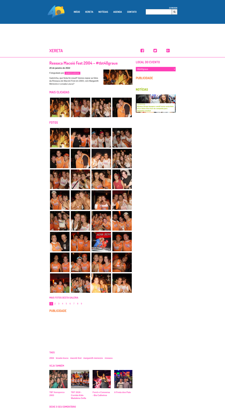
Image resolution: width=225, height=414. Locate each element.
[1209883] (122, 200)
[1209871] (122, 137)
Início (77, 11)
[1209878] (101, 179)
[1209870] (101, 137)
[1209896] (59, 283)
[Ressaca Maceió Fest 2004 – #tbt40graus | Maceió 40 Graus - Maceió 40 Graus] (142, 51)
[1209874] (101, 158)
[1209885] (80, 220)
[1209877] (80, 179)
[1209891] (122, 241)
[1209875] (101, 107)
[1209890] (101, 241)
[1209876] (80, 107)
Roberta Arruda (72, 73)
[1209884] (59, 220)
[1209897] (80, 283)
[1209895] (122, 262)
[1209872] (59, 158)
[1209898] (101, 283)
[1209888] (59, 241)
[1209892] (59, 262)
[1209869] (80, 137)
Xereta (89, 11)
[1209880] (59, 200)
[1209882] (101, 200)
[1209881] (80, 200)
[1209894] (101, 262)
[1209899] (122, 283)
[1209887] (122, 220)
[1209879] (122, 179)
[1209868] (59, 107)
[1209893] (80, 262)
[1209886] (101, 220)
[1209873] (122, 107)
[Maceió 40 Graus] (56, 11)
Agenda (117, 11)
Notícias (103, 11)
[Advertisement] (112, 33)
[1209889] (80, 241)
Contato (132, 11)
